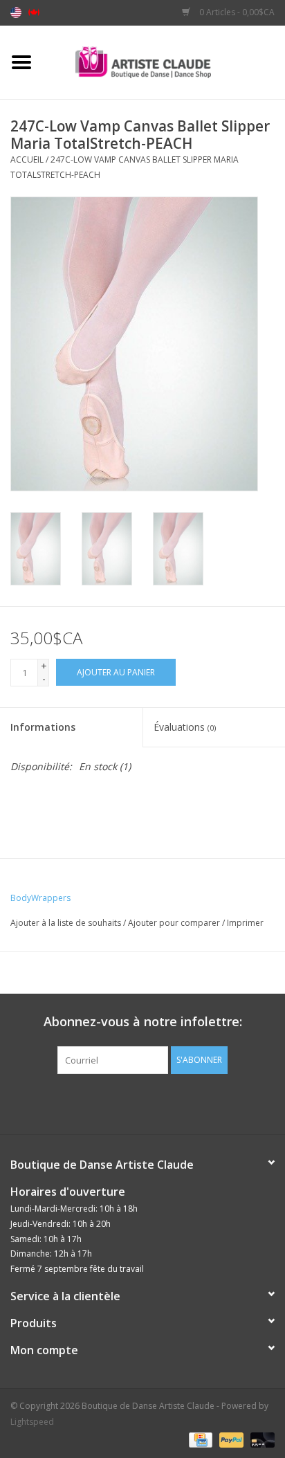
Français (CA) (33, 12)
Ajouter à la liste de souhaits (65, 923)
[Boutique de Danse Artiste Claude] (164, 61)
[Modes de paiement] (199, 1439)
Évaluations (185, 726)
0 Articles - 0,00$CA (236, 12)
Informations (42, 726)
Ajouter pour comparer (175, 923)
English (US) (15, 12)
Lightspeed (32, 1422)
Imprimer (245, 923)
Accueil (27, 159)
